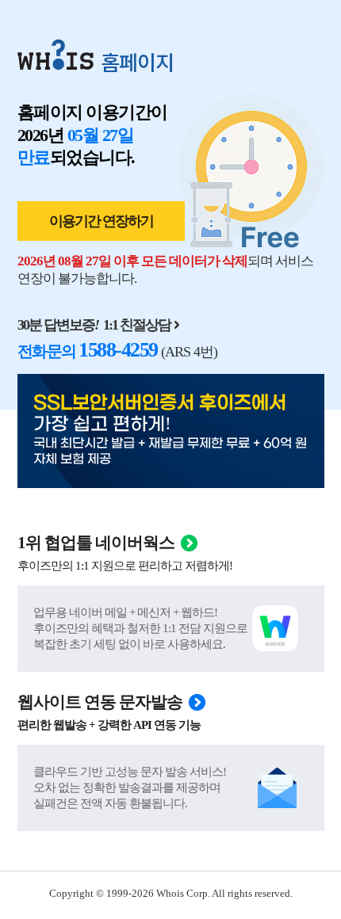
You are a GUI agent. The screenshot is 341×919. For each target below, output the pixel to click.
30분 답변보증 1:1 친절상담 (93, 325)
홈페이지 (137, 61)
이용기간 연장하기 (101, 221)
